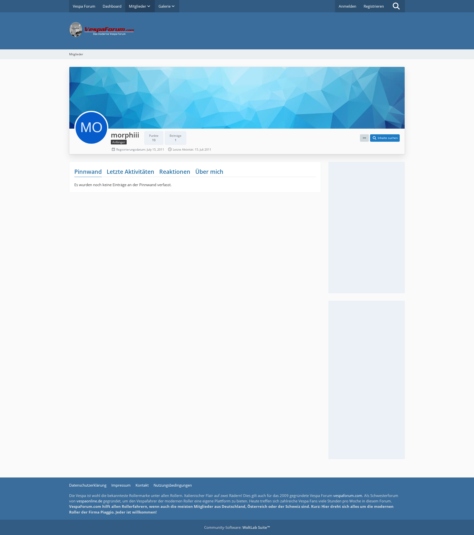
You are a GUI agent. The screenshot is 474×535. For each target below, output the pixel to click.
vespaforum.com (347, 495)
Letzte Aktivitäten (130, 172)
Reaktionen (174, 172)
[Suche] (396, 6)
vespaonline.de (89, 500)
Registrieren (374, 6)
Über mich (209, 172)
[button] (364, 138)
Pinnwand (88, 172)
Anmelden (347, 6)
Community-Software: (237, 527)
